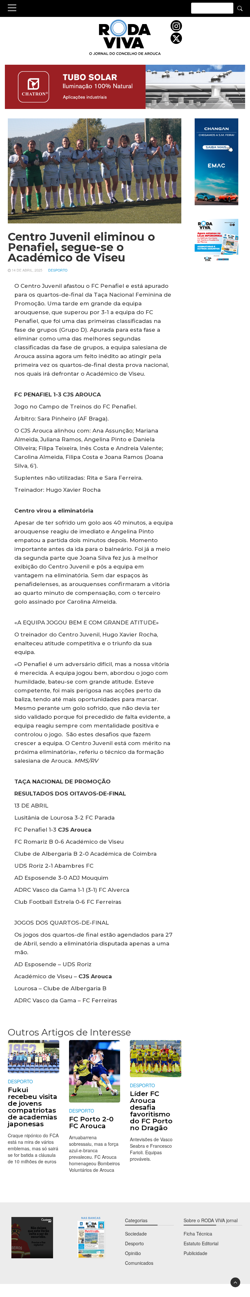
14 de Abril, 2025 (27, 270)
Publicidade (195, 1253)
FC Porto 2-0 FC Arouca (91, 1122)
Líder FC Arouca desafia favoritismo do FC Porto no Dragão (151, 1111)
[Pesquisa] (239, 8)
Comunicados (139, 1263)
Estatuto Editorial (201, 1243)
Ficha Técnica (198, 1233)
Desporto (57, 270)
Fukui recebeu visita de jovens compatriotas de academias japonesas (32, 1107)
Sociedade (136, 1233)
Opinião (133, 1253)
